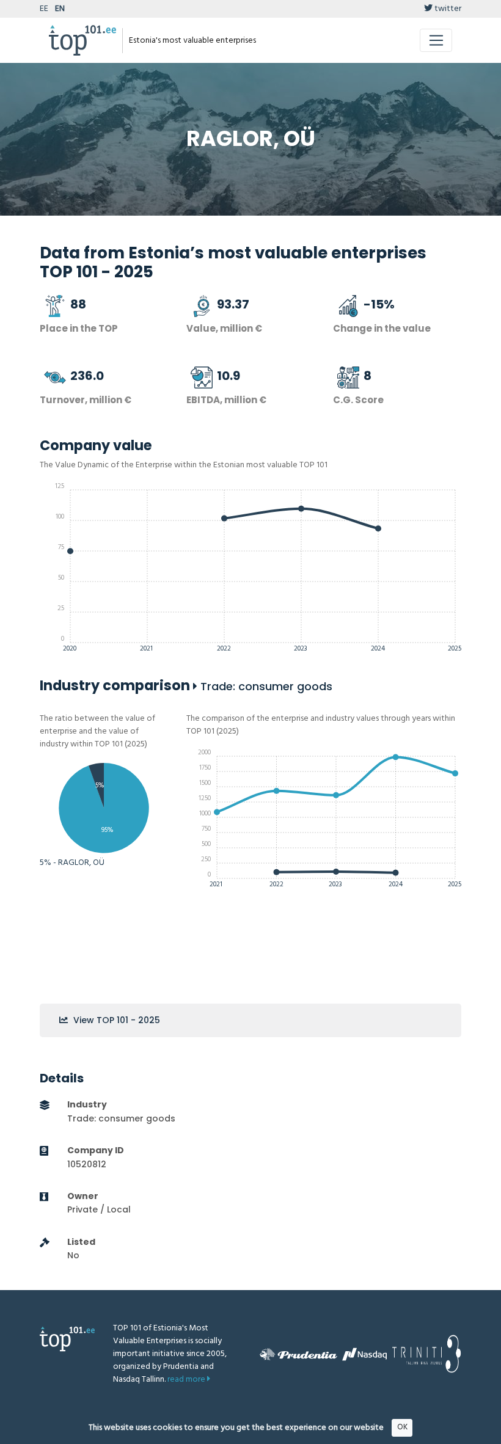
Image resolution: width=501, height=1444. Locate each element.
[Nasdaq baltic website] (364, 1354)
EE (44, 9)
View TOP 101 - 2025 (115, 1020)
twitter (447, 9)
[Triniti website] (426, 1354)
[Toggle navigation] (436, 40)
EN (60, 9)
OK (402, 1427)
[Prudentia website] (298, 1354)
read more (187, 1380)
